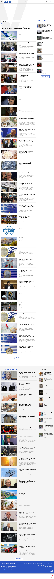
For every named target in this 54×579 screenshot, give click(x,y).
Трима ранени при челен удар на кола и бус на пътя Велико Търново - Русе (48, 435)
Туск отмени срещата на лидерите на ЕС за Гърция (25, 108)
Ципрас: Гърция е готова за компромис (25, 97)
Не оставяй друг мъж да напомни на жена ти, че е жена (48, 398)
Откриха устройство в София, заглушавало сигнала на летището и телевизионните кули (48, 427)
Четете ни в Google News (10, 569)
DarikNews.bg (39, 563)
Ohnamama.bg (36, 565)
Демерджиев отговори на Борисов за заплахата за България (27, 524)
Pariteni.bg (51, 565)
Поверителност (42, 570)
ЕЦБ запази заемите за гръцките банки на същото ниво (26, 282)
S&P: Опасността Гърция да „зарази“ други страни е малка (26, 184)
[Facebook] (53, 572)
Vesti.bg (7, 2)
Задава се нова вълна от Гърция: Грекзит (26, 54)
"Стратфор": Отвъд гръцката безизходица (25, 271)
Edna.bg (46, 566)
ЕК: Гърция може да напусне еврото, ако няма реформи (25, 162)
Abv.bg (25, 563)
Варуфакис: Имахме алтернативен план (23, 76)
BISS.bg (30, 565)
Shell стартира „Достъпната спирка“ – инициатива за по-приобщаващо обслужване (27, 546)
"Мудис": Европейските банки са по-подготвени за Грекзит (26, 314)
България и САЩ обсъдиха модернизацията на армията (46, 50)
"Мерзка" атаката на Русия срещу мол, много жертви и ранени (27, 448)
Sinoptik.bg (42, 565)
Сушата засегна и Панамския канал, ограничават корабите (47, 37)
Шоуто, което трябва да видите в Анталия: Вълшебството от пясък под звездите (27, 492)
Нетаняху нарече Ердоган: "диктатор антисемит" (46, 25)
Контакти (51, 571)
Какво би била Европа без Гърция (27, 227)
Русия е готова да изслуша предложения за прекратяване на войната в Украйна (27, 481)
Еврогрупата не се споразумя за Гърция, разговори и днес (26, 119)
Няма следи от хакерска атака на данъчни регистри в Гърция (26, 65)
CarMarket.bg (25, 565)
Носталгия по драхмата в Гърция (26, 292)
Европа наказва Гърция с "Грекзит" (25, 249)
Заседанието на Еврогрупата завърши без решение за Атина (26, 336)
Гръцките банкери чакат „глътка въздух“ (27, 195)
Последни (15, 1)
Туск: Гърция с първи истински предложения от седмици (26, 303)
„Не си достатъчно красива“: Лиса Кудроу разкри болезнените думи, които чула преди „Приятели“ (48, 405)
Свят (28, 1)
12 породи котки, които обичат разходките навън (48, 373)
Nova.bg (45, 563)
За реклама (29, 570)
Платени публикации (22, 505)
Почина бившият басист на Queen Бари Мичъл (27, 535)
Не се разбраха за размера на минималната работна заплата (47, 71)
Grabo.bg (46, 565)
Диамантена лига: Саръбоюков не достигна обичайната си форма (48, 420)
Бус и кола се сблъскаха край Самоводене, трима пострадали (47, 43)
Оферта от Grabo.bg (22, 395)
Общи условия (35, 570)
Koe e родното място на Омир (48, 391)
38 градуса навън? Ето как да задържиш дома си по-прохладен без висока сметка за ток (27, 503)
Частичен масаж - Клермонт (25, 394)
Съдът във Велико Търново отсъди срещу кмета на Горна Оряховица (47, 57)
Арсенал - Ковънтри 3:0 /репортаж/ (48, 412)
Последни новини (9, 369)
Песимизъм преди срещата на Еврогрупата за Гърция (26, 347)
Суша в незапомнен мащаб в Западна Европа (48, 385)
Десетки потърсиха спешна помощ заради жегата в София (27, 459)
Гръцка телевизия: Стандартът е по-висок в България (26, 43)
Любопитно (33, 1)
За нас (25, 570)
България (22, 1)
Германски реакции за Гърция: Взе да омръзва (26, 260)
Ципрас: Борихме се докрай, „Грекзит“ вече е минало (25, 86)
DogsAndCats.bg (50, 563)
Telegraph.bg (51, 566)
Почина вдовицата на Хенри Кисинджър (47, 31)
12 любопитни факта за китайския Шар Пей (48, 379)
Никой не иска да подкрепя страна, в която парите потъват (26, 206)
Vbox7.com (30, 563)
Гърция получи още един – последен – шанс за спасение (26, 141)
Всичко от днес (45, 76)
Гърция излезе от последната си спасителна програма (26, 32)
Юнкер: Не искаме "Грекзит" (25, 172)
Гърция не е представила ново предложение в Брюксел (26, 151)
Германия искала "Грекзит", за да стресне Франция (27, 130)
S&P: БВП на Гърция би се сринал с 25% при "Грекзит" (27, 238)
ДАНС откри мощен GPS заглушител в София (27, 470)
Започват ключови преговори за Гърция (26, 325)
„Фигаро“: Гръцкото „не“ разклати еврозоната (24, 217)
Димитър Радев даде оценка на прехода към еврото (26, 513)
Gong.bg (34, 563)
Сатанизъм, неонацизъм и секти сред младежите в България (47, 63)
